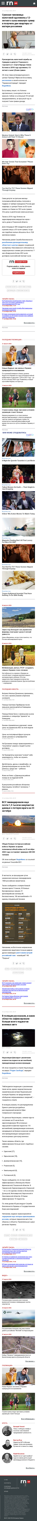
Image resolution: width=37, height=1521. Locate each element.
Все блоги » (30, 1468)
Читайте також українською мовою (28, 53)
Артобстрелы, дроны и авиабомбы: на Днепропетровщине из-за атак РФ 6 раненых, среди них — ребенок (16, 766)
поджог (7, 1235)
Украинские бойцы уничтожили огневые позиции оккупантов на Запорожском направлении (15, 990)
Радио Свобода (16, 1071)
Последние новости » (10, 689)
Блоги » (5, 1423)
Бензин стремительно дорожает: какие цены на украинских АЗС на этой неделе (17, 726)
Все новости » (29, 323)
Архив (6, 1491)
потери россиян (18, 972)
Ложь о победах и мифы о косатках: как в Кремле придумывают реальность (22, 1431)
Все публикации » (28, 1419)
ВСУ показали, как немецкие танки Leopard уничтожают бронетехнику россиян (16, 983)
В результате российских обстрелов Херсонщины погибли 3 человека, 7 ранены (16, 787)
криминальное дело (25, 1235)
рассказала (6, 80)
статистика (13, 1239)
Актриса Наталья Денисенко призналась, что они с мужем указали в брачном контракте (17, 695)
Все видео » (30, 1361)
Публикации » (7, 1365)
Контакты (7, 1483)
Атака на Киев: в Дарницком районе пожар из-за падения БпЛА (16, 777)
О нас (6, 1479)
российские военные (17, 969)
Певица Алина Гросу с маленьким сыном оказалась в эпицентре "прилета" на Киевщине (18, 716)
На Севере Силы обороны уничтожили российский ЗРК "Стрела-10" (15, 997)
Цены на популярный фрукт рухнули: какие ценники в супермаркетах (16, 735)
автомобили (23, 1239)
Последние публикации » (12, 340)
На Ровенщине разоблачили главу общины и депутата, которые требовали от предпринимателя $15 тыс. (17, 302)
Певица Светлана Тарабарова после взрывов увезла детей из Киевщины (16, 706)
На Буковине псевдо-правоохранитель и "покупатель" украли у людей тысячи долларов (17, 746)
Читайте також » (8, 299)
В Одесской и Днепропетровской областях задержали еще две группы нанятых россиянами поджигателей (16, 1250)
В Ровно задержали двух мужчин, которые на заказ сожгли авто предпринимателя (17, 1265)
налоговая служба (25, 287)
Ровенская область (23, 290)
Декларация (11, 290)
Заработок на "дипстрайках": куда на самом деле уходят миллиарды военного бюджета (24, 1458)
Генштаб (28, 969)
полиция (14, 1235)
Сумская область (11, 287)
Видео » (5, 1275)
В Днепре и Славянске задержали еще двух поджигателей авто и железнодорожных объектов (17, 1258)
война (7, 969)
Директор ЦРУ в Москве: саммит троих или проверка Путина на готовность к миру (23, 1444)
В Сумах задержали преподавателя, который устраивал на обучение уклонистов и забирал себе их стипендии (17, 315)
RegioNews (6, 86)
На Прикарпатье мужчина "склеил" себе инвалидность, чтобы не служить (17, 756)
